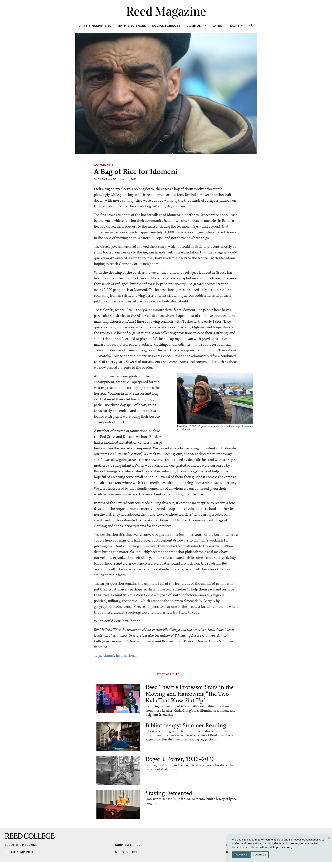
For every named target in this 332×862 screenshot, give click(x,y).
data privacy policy (281, 847)
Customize (259, 854)
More (234, 25)
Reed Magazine (166, 12)
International (126, 655)
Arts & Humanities (95, 25)
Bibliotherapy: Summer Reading (186, 725)
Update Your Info (19, 852)
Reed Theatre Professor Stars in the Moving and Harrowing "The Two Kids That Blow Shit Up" (190, 693)
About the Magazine (21, 845)
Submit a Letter (127, 845)
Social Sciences (166, 25)
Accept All (241, 854)
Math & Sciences (131, 25)
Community (196, 25)
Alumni (108, 655)
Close (329, 841)
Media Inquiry (126, 852)
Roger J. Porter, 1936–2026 (180, 759)
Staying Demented (169, 793)
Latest (218, 25)
